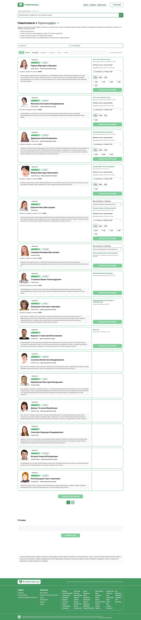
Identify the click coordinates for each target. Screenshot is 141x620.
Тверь (108, 599)
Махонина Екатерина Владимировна (47, 104)
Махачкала (86, 604)
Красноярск (86, 599)
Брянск (64, 604)
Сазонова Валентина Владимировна (47, 360)
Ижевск (76, 599)
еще (96, 85)
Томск (108, 601)
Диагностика (102, 4)
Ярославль (118, 601)
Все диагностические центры (49, 595)
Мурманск (86, 606)
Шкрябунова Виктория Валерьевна (47, 382)
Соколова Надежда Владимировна (47, 432)
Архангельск (66, 595)
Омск (96, 593)
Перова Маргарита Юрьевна (44, 66)
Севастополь (110, 591)
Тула (107, 604)
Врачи (86, 4)
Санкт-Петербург (67, 593)
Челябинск (118, 597)
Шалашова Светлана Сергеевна (45, 307)
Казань (76, 606)
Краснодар (86, 597)
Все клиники (44, 592)
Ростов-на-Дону (100, 601)
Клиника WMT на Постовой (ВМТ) (104, 166)
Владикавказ (66, 606)
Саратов (97, 608)
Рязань (97, 604)
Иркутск (76, 601)
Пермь (97, 599)
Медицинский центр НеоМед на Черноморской (103, 301)
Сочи (107, 595)
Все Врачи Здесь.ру (30, 582)
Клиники (93, 4)
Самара (97, 606)
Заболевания (44, 599)
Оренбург (98, 595)
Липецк (85, 601)
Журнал (42, 602)
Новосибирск (99, 591)
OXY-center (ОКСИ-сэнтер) (101, 59)
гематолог (35, 59)
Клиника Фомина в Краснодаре (103, 132)
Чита (116, 599)
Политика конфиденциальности (27, 597)
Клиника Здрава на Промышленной (104, 208)
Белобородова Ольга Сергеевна (45, 478)
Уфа (116, 591)
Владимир (65, 608)
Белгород (65, 601)
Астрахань (65, 597)
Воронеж (76, 593)
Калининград (78, 608)
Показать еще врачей (70, 496)
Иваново (76, 597)
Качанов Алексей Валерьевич (44, 456)
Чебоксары (118, 595)
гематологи (22, 45)
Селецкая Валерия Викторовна (45, 252)
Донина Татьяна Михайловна (44, 408)
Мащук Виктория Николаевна (44, 173)
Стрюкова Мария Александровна (46, 279)
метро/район (76, 45)
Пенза (97, 597)
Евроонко (96, 329)
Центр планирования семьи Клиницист (105, 253)
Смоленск (109, 593)
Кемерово (86, 593)
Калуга (85, 591)
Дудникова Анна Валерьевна (44, 138)
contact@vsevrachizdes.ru (105, 617)
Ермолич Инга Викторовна (43, 207)
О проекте (21, 592)
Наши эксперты (22, 595)
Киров (85, 595)
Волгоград (77, 591)
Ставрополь (109, 597)
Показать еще (70, 535)
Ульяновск (109, 608)
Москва (64, 591)
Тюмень (108, 606)
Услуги (42, 604)
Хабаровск (118, 593)
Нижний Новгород (88, 608)
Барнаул (64, 599)
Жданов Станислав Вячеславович (46, 336)
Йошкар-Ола (77, 604)
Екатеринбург (78, 595)
